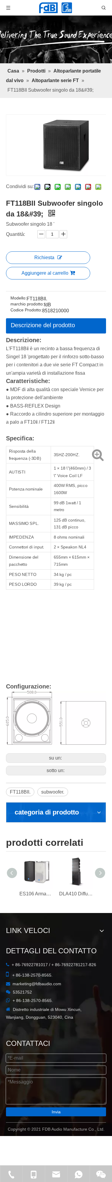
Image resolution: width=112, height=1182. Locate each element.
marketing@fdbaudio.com (37, 983)
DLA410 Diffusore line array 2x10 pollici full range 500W (76, 893)
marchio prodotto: (27, 304)
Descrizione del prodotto (43, 325)
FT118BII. (20, 791)
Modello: (18, 298)
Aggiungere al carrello (45, 273)
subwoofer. (52, 791)
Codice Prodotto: (26, 310)
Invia (56, 1111)
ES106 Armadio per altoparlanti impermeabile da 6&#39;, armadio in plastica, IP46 (36, 893)
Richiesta (44, 257)
